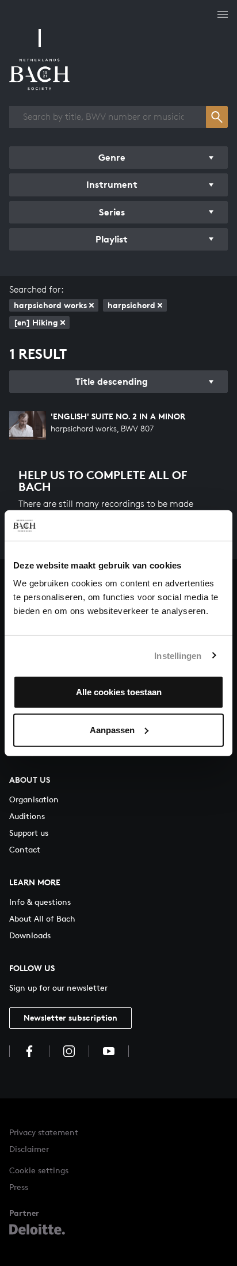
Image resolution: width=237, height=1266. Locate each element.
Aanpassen (112, 729)
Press (18, 1187)
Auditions (27, 816)
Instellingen (177, 655)
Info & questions (40, 902)
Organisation (34, 799)
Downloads (30, 935)
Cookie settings (38, 1170)
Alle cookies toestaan (119, 692)
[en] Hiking (36, 322)
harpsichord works (50, 305)
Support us (28, 832)
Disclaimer (29, 1149)
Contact (24, 849)
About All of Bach (42, 918)
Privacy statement (43, 1132)
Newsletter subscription (70, 1017)
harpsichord (131, 305)
